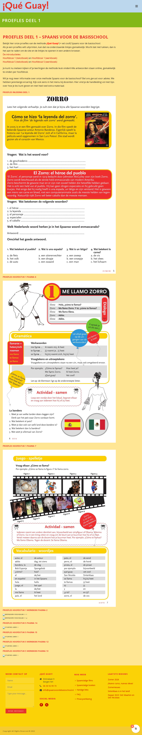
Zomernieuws (114, 687)
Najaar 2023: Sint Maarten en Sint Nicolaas (121, 696)
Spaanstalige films (85, 680)
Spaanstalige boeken (86, 685)
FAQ (79, 694)
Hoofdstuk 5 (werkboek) (44, 61)
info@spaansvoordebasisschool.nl (58, 690)
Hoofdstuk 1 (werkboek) (44, 58)
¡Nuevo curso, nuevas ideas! (120, 683)
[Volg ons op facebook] (41, 705)
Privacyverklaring (84, 699)
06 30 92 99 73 (49, 686)
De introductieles (12, 54)
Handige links (82, 689)
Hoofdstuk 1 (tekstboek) (15, 58)
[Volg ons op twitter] (46, 705)
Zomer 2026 (113, 679)
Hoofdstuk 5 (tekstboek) (15, 61)
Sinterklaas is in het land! (119, 691)
